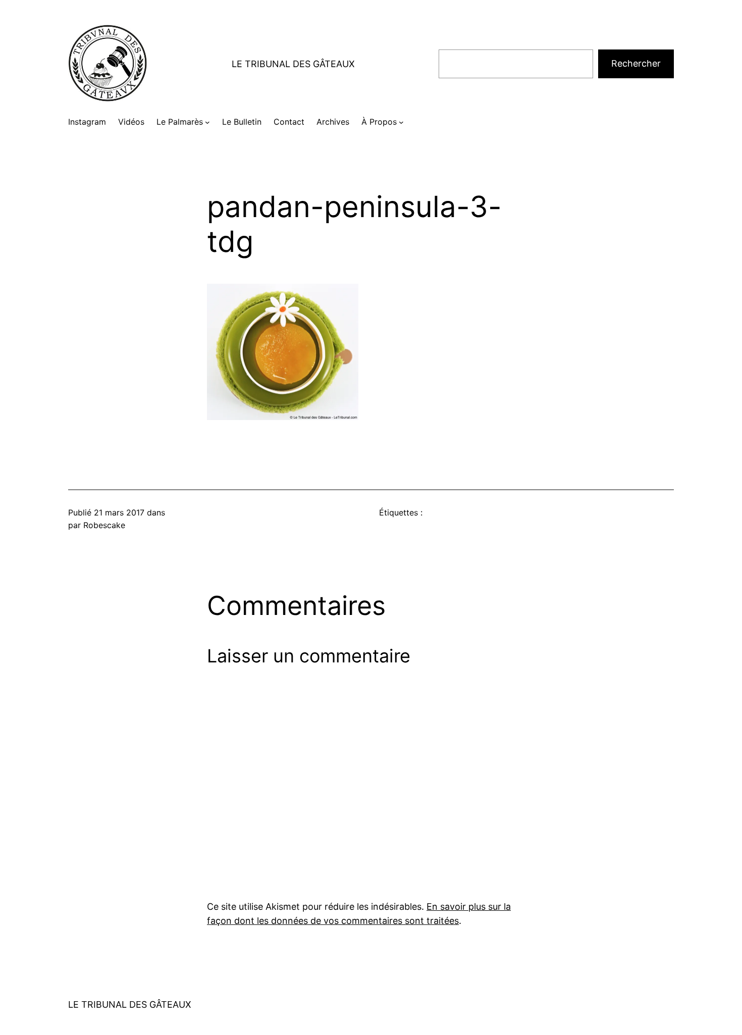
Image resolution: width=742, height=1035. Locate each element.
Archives (332, 122)
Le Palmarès (179, 122)
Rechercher (636, 63)
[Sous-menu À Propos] (401, 122)
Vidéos (131, 122)
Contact (289, 122)
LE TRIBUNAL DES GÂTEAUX (293, 64)
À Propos (379, 122)
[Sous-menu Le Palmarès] (207, 122)
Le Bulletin (241, 122)
